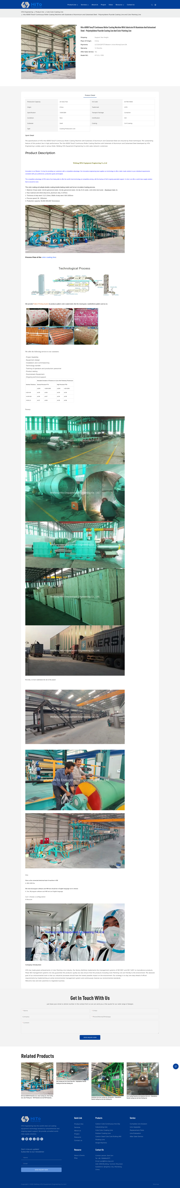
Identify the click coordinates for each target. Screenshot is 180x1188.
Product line (40, 12)
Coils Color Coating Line (54, 12)
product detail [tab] (90, 95)
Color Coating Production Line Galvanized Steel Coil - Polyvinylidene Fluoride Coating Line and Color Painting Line (142, 1097)
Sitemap (156, 1184)
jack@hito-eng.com (107, 1161)
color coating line (49, 257)
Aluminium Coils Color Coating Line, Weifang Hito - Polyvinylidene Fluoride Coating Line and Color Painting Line (106, 1098)
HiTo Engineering (27, 12)
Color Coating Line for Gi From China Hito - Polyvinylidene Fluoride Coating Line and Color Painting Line (71, 1082)
